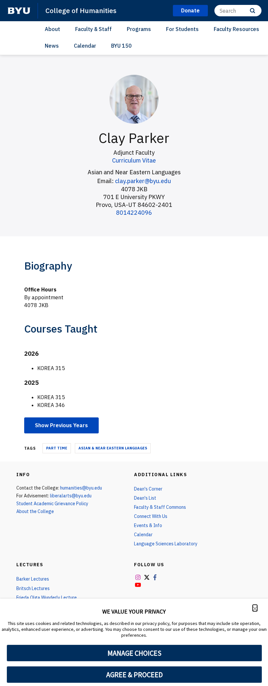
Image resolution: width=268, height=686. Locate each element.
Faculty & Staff (93, 29)
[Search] (252, 10)
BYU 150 (121, 45)
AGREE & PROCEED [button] (134, 674)
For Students (182, 29)
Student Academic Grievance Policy (52, 504)
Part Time (56, 448)
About (52, 29)
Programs (139, 29)
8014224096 (134, 212)
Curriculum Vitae (134, 160)
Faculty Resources (236, 29)
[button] (255, 608)
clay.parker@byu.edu (143, 181)
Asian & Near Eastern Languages (112, 448)
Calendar (85, 45)
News (52, 45)
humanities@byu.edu (81, 488)
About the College (35, 511)
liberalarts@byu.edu (71, 496)
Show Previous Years (61, 425)
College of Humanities (80, 10)
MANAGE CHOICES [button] (134, 653)
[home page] (19, 11)
